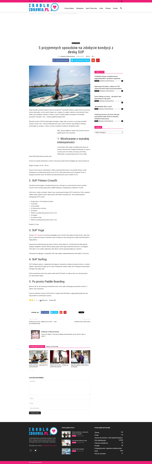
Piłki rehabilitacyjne (100, 440)
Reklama (35, 1)
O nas (30, 1)
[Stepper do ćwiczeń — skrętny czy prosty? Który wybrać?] (59, 356)
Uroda (101, 8)
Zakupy (96, 101)
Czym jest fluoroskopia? (78, 449)
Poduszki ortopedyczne (101, 443)
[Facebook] (118, 1)
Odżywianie (79, 8)
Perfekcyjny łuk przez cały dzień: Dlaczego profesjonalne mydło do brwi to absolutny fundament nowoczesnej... (106, 117)
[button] (121, 8)
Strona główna (69, 8)
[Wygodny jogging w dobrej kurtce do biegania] (80, 356)
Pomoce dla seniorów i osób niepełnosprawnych (108, 438)
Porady (115, 8)
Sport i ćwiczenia (91, 8)
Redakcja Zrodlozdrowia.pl (68, 56)
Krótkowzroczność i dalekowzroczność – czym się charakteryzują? (43, 322)
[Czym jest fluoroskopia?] (66, 451)
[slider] (34, 300)
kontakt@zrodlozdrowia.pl (49, 445)
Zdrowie (108, 8)
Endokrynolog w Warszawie (82, 321)
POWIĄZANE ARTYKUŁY (37, 346)
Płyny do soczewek (100, 453)
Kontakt (41, 1)
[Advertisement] (76, 28)
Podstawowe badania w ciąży (79, 440)
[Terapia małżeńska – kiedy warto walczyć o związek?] (66, 434)
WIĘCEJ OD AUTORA (52, 346)
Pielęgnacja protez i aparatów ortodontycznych (108, 448)
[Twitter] (121, 1)
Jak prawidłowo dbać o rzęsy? (103, 106)
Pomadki (96, 446)
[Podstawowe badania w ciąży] (66, 443)
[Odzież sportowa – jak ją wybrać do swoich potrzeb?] (38, 356)
